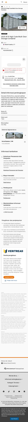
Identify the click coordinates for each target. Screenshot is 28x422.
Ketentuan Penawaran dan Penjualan (13, 170)
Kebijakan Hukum (18, 395)
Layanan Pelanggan (10, 71)
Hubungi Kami (20, 368)
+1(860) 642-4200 (8, 212)
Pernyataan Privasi (8, 395)
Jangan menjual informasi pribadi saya (14, 397)
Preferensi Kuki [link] (14, 398)
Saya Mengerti (14, 418)
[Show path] (7, 6)
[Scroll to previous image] (2, 135)
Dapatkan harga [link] (9, 277)
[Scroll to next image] (25, 135)
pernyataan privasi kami (12, 414)
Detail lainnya (7, 182)
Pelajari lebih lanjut (12, 280)
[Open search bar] (21, 2)
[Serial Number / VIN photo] (24, 141)
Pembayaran (6, 198)
